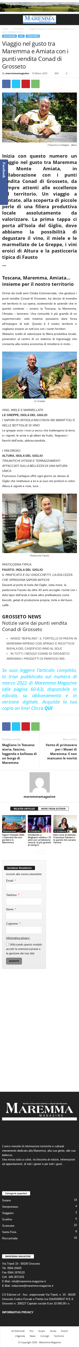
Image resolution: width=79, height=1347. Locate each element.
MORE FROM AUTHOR (53, 808)
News (33, 1336)
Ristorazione (9, 831)
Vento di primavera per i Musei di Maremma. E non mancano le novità (61, 751)
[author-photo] (39, 782)
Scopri (41, 1330)
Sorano (6, 1200)
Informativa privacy (17, 938)
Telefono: (12, 895)
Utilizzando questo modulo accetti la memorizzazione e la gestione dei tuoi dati (24, 949)
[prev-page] (37, 852)
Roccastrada (9, 1238)
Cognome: (13, 923)
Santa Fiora (9, 1232)
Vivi (21, 36)
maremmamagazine (17, 73)
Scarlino (7, 1219)
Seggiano (7, 1213)
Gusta (53, 1330)
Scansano (8, 1225)
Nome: (11, 909)
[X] (16, 84)
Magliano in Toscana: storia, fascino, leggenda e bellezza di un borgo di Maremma (19, 754)
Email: (11, 880)
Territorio (32, 36)
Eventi (64, 1330)
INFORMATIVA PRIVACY (17, 1312)
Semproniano (10, 1206)
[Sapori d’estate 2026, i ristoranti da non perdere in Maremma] (14, 824)
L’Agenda (20, 1336)
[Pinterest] (25, 84)
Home (5, 28)
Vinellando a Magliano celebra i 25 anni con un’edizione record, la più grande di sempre (39, 839)
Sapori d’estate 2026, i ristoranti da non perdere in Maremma (13, 838)
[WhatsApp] (35, 84)
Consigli (44, 1336)
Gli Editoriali (18, 1330)
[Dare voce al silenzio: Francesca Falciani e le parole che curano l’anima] (65, 824)
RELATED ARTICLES (24, 808)
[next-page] (42, 852)
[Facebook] (6, 84)
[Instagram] (35, 1130)
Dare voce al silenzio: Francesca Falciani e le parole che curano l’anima (64, 838)
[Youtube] (52, 1130)
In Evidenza (18, 28)
